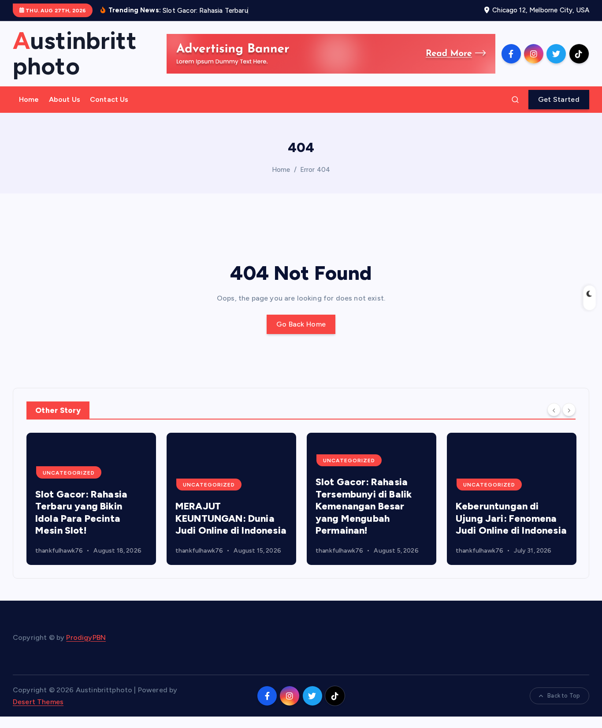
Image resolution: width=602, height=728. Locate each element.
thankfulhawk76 (59, 550)
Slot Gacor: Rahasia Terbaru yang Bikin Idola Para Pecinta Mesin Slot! (81, 512)
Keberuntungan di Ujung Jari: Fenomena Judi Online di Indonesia (511, 518)
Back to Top (563, 695)
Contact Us (109, 99)
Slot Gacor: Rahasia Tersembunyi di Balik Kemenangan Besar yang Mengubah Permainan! (364, 506)
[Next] (569, 409)
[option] (91, 499)
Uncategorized (69, 473)
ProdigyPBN (86, 637)
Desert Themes (38, 702)
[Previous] (554, 409)
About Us (64, 99)
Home (29, 99)
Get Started (559, 99)
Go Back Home (301, 324)
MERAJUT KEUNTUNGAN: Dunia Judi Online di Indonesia (230, 518)
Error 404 (315, 170)
